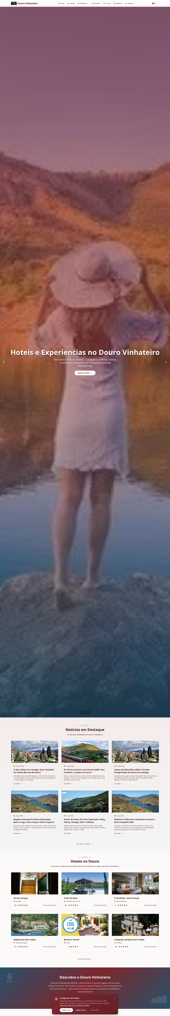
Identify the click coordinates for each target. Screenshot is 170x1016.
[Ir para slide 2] (85, 712)
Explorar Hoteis (84, 373)
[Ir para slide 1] (82, 712)
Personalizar (95, 1010)
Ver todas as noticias (83, 844)
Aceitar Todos (66, 1010)
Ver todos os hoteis (84, 959)
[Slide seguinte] (166, 362)
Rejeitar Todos (81, 1010)
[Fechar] (114, 998)
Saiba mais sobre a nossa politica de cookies (74, 1005)
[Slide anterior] (4, 362)
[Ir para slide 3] (88, 712)
